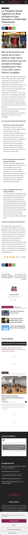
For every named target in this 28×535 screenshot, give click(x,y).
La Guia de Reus (6, 24)
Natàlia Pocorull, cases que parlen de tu (11, 478)
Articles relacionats (7, 307)
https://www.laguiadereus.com (14, 296)
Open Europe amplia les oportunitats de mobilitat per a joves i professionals (14, 467)
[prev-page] (3, 334)
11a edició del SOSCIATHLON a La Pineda (12, 475)
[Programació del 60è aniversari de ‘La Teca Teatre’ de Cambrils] (5, 320)
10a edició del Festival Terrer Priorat (10, 471)
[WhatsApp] (13, 28)
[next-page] (5, 334)
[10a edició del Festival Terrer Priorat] (5, 313)
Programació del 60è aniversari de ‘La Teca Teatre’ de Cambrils (16, 320)
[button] (2, 2)
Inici (2, 5)
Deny (14, 525)
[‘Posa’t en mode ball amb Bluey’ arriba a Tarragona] (5, 328)
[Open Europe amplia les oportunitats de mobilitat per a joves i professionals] (14, 385)
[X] (6, 28)
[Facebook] (3, 28)
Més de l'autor (17, 307)
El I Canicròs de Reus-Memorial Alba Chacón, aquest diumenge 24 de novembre (20, 277)
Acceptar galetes (14, 521)
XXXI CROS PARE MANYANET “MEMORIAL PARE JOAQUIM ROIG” (8, 276)
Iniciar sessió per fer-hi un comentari (14, 343)
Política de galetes (12, 532)
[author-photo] (14, 292)
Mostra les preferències (14, 529)
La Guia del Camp (8, 5)
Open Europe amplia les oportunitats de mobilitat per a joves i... (12, 398)
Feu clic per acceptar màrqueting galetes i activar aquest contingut (14, 447)
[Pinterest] (10, 28)
